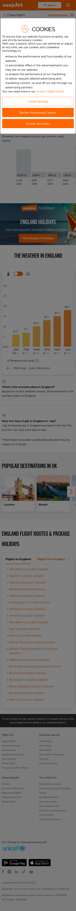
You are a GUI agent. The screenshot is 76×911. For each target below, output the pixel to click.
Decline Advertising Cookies (37, 112)
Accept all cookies (38, 123)
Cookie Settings (37, 101)
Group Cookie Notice (50, 91)
